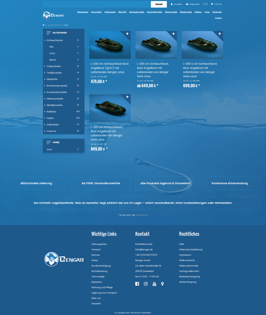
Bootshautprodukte (136, 12)
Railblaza (198, 12)
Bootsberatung (99, 271)
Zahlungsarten (99, 244)
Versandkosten (142, 215)
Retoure (95, 255)
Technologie (98, 276)
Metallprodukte (186, 12)
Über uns (96, 298)
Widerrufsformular (188, 266)
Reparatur (96, 282)
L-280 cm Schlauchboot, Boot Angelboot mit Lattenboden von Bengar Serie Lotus (153, 70)
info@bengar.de (144, 249)
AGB (181, 244)
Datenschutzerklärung (190, 249)
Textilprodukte (110, 12)
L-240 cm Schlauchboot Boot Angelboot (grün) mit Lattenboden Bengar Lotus (110, 68)
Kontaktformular (143, 244)
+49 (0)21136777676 (146, 255)
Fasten (207, 12)
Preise (94, 260)
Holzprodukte (96, 12)
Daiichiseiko (217, 12)
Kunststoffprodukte (154, 12)
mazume (218, 18)
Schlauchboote (82, 12)
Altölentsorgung (187, 282)
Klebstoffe (122, 12)
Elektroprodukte (171, 12)
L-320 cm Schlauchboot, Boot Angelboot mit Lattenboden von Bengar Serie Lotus (106, 133)
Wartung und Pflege (102, 287)
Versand (95, 249)
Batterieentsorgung (189, 276)
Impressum (185, 255)
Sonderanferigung (101, 266)
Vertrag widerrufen (189, 271)
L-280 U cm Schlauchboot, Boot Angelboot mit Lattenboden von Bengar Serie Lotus (200, 70)
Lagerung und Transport (104, 293)
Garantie (96, 303)
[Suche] (159, 4)
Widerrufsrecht (187, 260)
